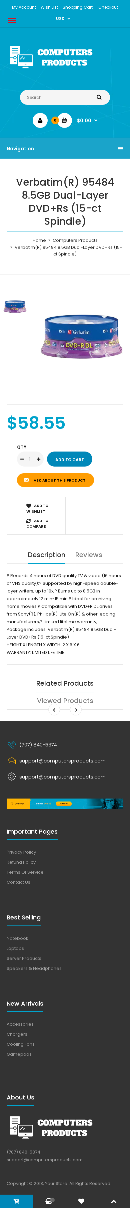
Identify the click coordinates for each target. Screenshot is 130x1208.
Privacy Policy (21, 852)
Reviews (88, 554)
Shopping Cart (78, 7)
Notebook (17, 938)
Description (46, 554)
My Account (24, 7)
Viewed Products (65, 700)
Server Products (24, 958)
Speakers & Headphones (34, 968)
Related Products (65, 683)
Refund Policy (21, 862)
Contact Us (18, 882)
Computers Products (75, 240)
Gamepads (19, 1054)
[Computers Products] (65, 69)
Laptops (15, 948)
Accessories (20, 1024)
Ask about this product (60, 480)
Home (39, 240)
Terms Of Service (25, 872)
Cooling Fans (21, 1044)
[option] (81, 336)
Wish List (49, 7)
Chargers (17, 1034)
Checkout (108, 7)
